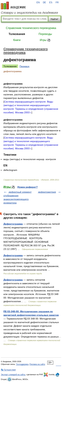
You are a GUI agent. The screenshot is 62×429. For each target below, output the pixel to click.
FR (57, 2)
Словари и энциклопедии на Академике (29, 12)
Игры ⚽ (45, 40)
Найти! (54, 19)
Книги (16, 40)
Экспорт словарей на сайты (13, 374)
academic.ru (13, 5)
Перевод (24, 66)
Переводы (45, 34)
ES (50, 2)
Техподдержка (22, 364)
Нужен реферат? (27, 187)
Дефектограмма (13, 223)
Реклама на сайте (37, 364)
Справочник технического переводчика (31, 28)
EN (38, 2)
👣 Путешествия (8, 370)
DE (44, 2)
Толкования (17, 34)
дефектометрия (47, 192)
